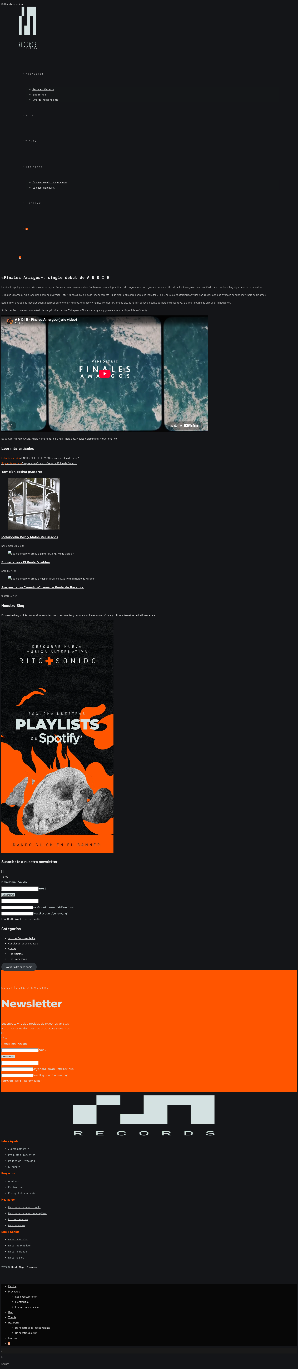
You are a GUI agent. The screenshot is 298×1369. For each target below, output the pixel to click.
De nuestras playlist (26, 1332)
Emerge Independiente (28, 1306)
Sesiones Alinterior (26, 1296)
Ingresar (13, 1338)
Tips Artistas (15, 953)
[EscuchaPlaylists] (57, 852)
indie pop (70, 438)
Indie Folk (57, 438)
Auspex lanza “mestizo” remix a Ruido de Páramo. (42, 587)
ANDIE (26, 438)
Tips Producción (17, 958)
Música (12, 1286)
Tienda (12, 1317)
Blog (10, 1312)
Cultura (12, 948)
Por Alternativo (108, 438)
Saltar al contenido (12, 4)
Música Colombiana (87, 438)
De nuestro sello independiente (32, 1327)
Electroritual (22, 1301)
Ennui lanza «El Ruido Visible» (25, 562)
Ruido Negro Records (24, 1267)
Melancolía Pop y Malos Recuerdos (29, 537)
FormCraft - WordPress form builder (21, 918)
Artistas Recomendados (21, 938)
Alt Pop (18, 438)
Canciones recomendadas (23, 943)
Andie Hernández (41, 438)
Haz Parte (13, 1322)
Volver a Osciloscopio (19, 967)
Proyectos (14, 1291)
